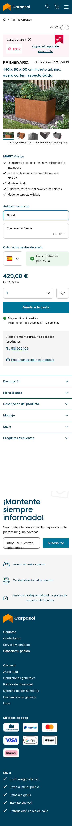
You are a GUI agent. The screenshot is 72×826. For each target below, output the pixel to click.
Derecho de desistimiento (21, 690)
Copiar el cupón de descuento (45, 48)
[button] (56, 7)
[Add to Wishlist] (62, 293)
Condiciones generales (19, 678)
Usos (6, 703)
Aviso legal (11, 671)
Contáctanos (12, 638)
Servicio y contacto (16, 644)
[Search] (47, 7)
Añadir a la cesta (36, 307)
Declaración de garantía (19, 697)
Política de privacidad (18, 684)
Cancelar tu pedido (16, 651)
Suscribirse (56, 543)
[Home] (5, 19)
